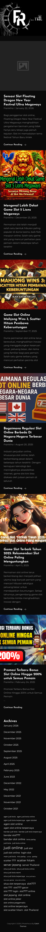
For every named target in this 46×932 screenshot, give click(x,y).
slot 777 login (11, 891)
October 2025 (11, 744)
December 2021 (12, 796)
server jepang (12, 864)
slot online (24, 895)
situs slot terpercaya (15, 883)
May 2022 (9, 789)
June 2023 (9, 776)
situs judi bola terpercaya (14, 876)
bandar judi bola (10, 832)
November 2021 (12, 802)
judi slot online (12, 852)
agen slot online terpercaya (19, 828)
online (29, 857)
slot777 (31, 883)
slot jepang (10, 895)
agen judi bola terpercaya (14, 820)
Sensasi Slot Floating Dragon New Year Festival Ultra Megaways (22, 100)
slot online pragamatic (15, 903)
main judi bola (10, 857)
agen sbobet (31, 820)
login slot (26, 852)
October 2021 (11, 808)
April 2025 (9, 764)
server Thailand (30, 865)
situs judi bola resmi (12, 873)
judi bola (7, 843)
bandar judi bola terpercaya (30, 832)
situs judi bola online (25, 869)
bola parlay (31, 839)
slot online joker (12, 899)
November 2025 (12, 738)
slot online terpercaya (16, 906)
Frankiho (8, 108)
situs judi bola (10, 869)
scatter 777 (10, 860)
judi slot (28, 848)
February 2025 (11, 770)
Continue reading (15, 145)
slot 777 (8, 887)
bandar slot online (14, 839)
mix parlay (21, 857)
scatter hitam (26, 860)
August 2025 (10, 757)
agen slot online (13, 824)
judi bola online (18, 843)
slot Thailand (31, 910)
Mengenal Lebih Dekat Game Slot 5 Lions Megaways (21, 210)
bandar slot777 (12, 835)
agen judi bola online (26, 817)
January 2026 (11, 725)
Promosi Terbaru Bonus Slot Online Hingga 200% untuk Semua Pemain (23, 674)
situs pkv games (9, 880)
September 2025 (13, 751)
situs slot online (20, 880)
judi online (13, 848)
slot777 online (27, 891)
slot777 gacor (20, 887)
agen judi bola (10, 817)
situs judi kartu (31, 876)
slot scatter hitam (13, 910)
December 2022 (12, 783)
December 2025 (12, 732)
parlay (34, 857)
